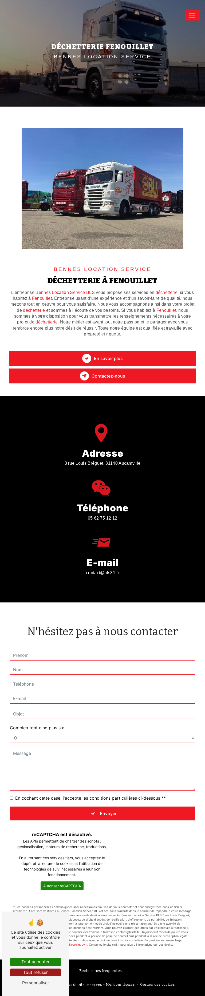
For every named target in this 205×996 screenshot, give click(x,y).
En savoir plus (108, 358)
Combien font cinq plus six (37, 727)
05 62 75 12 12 (102, 518)
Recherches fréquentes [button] (100, 971)
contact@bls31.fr (102, 572)
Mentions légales (120, 984)
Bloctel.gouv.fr (77, 944)
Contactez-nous (108, 376)
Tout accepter (35, 961)
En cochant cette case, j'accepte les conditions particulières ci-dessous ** (90, 798)
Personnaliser (35, 982)
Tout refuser (35, 972)
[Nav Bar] (192, 15)
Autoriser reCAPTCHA (62, 886)
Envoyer (108, 813)
